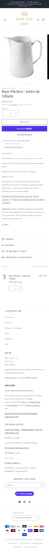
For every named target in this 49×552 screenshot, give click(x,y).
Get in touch (9, 317)
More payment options (24, 134)
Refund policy (39, 539)
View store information (13, 147)
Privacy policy (13, 543)
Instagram (12, 405)
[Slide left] (19, 83)
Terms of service (25, 543)
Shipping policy (38, 543)
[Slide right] (29, 83)
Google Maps (34, 402)
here (24, 402)
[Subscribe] (41, 485)
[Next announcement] (44, 4)
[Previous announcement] (4, 4)
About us (8, 323)
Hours (7, 333)
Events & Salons (33, 405)
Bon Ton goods (15, 539)
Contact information (30, 547)
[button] (4, 19)
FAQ (6, 344)
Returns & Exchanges (13, 328)
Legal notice (18, 547)
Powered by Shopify (26, 539)
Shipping (14, 104)
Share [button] (6, 225)
